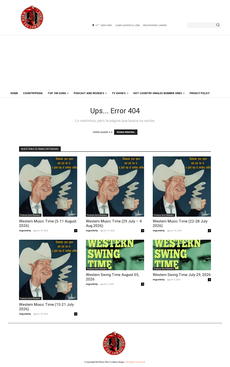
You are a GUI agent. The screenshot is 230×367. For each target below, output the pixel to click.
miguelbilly (25, 230)
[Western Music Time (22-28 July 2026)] (182, 186)
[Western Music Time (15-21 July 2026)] (48, 270)
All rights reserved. (135, 361)
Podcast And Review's (30, 215)
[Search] (217, 25)
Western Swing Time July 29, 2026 (182, 275)
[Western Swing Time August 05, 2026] (115, 255)
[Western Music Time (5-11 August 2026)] (48, 186)
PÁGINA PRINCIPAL (126, 132)
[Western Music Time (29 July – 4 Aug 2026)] (115, 186)
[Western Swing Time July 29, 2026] (182, 255)
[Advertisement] (115, 62)
